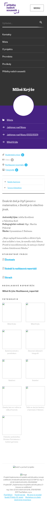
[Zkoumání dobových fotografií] (35, 339)
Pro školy (6, 64)
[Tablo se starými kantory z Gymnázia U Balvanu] (35, 395)
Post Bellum (8, 494)
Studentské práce (12, 154)
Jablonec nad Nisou (16, 127)
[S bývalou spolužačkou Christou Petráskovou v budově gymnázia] (11, 425)
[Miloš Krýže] (11, 312)
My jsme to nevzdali (34, 494)
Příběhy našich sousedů (13, 71)
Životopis (10, 259)
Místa (5, 41)
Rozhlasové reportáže (14, 164)
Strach (8, 277)
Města (10, 119)
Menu (37, 8)
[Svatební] (35, 368)
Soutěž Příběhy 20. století (14, 497)
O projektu (7, 49)
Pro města (7, 56)
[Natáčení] (11, 368)
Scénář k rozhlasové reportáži (21, 268)
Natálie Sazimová (13, 182)
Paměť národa (20, 494)
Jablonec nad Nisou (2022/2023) (22, 134)
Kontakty (6, 34)
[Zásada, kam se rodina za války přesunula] (11, 395)
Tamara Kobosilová (14, 187)
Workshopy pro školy (33, 497)
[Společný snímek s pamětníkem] (11, 339)
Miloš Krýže (12, 142)
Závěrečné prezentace (22, 499)
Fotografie (9, 169)
